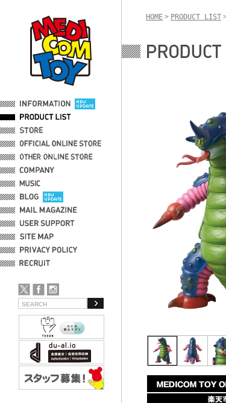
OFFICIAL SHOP (46, 130)
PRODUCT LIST (45, 117)
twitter (24, 289)
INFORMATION (45, 103)
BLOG (29, 197)
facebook (39, 289)
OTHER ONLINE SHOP (57, 157)
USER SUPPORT (47, 223)
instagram (53, 289)
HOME (154, 17)
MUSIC (32, 183)
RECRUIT (37, 263)
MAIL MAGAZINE (48, 210)
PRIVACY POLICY (48, 250)
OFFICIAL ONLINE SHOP (62, 143)
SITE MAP (37, 236)
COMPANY (37, 170)
